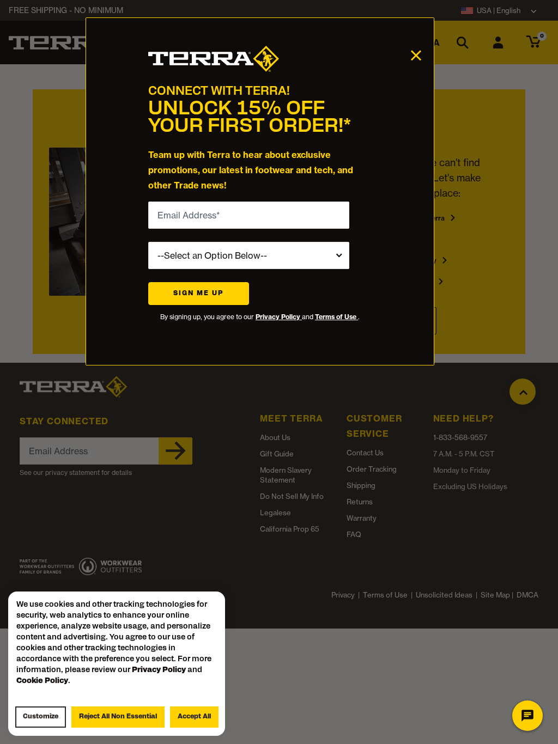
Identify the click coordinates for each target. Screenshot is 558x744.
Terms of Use (336, 317)
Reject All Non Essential (118, 716)
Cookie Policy (42, 681)
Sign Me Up (198, 293)
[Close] (416, 55)
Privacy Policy (279, 317)
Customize (40, 716)
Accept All (194, 716)
